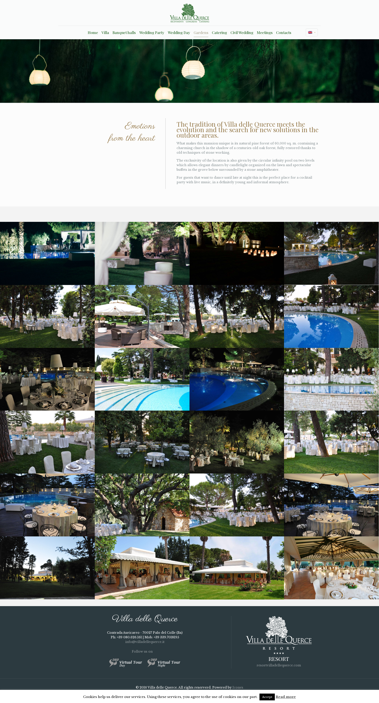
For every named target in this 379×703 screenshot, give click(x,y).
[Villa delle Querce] (189, 13)
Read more (286, 697)
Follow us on (143, 651)
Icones (237, 687)
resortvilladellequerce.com (279, 665)
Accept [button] (267, 697)
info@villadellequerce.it (144, 642)
